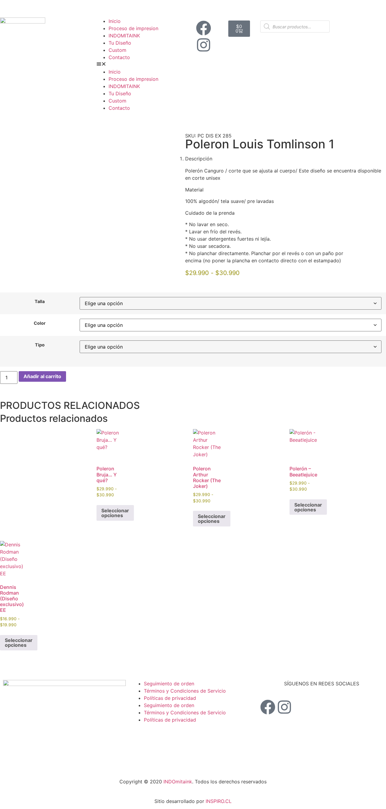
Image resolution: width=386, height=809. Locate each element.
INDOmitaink (177, 782)
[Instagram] (203, 44)
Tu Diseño (120, 43)
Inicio (115, 21)
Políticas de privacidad (170, 698)
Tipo (40, 345)
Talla (40, 301)
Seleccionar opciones (115, 512)
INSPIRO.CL (219, 801)
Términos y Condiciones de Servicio (185, 691)
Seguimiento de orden (169, 684)
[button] (144, 64)
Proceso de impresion (133, 28)
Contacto (119, 57)
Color (40, 323)
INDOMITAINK (124, 36)
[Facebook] (203, 28)
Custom (117, 50)
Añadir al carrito (42, 376)
